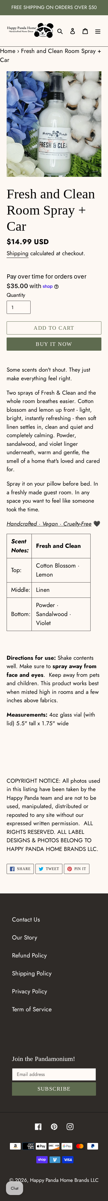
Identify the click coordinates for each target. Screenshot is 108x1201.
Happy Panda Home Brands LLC (64, 1180)
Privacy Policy (29, 991)
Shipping (17, 253)
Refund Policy (29, 955)
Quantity (16, 295)
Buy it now (54, 344)
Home (7, 51)
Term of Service (32, 1009)
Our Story (24, 937)
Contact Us (26, 919)
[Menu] (98, 30)
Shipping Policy (32, 973)
